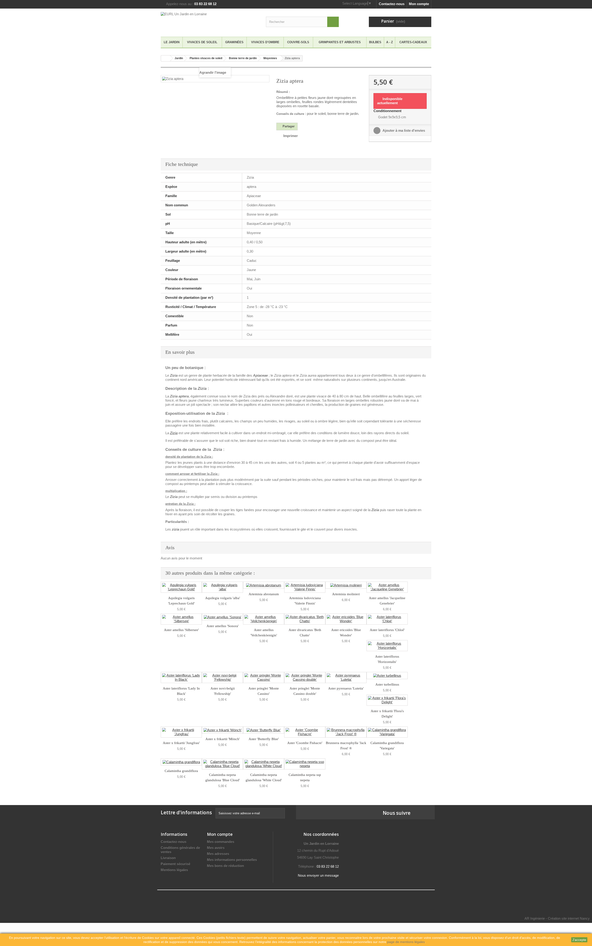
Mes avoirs (216, 848)
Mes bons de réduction (225, 866)
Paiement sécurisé (175, 864)
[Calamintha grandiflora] (181, 762)
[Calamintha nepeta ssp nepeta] (304, 763)
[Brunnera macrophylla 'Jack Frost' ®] (346, 732)
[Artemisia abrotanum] (263, 585)
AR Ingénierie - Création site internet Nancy (557, 918)
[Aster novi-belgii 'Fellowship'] (222, 677)
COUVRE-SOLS (298, 42)
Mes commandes (220, 842)
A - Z (389, 42)
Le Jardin (171, 42)
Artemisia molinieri (346, 594)
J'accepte (579, 940)
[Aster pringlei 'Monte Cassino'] (263, 677)
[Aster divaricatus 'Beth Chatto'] (304, 619)
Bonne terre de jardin (243, 58)
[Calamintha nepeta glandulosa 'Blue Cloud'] (222, 763)
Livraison (168, 858)
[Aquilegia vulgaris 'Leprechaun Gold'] (181, 587)
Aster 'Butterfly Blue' (264, 739)
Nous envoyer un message (318, 875)
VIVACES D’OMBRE (265, 42)
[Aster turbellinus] (387, 675)
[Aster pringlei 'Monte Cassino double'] (304, 677)
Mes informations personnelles (232, 860)
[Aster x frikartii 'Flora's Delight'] (387, 700)
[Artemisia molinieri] (346, 585)
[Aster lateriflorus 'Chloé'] (387, 619)
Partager (288, 126)
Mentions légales (174, 870)
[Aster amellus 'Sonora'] (222, 617)
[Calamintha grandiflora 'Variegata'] (387, 732)
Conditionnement (387, 111)
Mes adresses (218, 854)
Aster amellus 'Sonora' (223, 626)
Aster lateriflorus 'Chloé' (387, 630)
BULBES (375, 42)
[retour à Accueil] (165, 58)
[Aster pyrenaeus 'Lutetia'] (346, 677)
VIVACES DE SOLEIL (202, 42)
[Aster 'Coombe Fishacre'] (304, 732)
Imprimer (290, 136)
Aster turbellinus (387, 684)
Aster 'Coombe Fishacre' (304, 743)
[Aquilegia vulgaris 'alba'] (222, 587)
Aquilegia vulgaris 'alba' (222, 598)
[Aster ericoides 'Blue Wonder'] (346, 619)
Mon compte (419, 4)
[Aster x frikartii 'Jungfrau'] (181, 732)
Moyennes (270, 58)
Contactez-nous (391, 4)
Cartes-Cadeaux (413, 42)
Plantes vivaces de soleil (206, 58)
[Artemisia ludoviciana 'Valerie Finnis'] (304, 587)
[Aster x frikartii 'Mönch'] (222, 730)
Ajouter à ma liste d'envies (403, 130)
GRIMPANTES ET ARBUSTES (340, 42)
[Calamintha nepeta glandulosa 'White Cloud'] (263, 763)
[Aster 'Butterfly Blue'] (263, 730)
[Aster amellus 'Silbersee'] (181, 619)
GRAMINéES (234, 42)
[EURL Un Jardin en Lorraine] (203, 21)
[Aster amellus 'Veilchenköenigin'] (263, 619)
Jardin (179, 58)
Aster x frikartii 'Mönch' (222, 739)
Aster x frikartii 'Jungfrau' (181, 743)
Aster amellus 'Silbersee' (181, 630)
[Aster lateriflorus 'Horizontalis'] (387, 645)
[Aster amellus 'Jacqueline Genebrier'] (387, 587)
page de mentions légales (406, 942)
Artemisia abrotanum (264, 594)
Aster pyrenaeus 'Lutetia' (346, 688)
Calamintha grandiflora (181, 771)
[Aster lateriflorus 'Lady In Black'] (181, 677)
